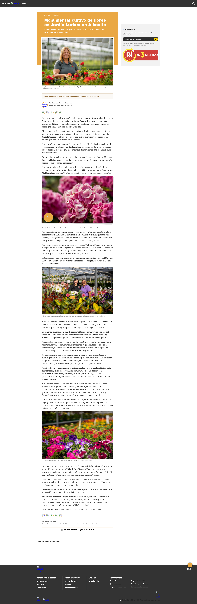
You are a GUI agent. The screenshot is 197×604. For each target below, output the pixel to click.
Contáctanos (114, 581)
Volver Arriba (189, 569)
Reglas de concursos (138, 581)
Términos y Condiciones (140, 584)
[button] (47, 112)
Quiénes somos (115, 584)
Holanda (95, 524)
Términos (140, 43)
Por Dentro (41, 587)
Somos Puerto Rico (49, 524)
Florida (85, 524)
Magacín (40, 584)
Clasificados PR (71, 587)
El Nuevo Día (42, 581)
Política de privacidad (149, 43)
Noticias (47, 15)
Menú (7, 3)
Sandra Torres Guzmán (62, 103)
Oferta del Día (71, 581)
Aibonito (76, 524)
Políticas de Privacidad (139, 587)
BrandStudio (94, 581)
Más (24, 3)
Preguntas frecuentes (118, 587)
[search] (193, 3)
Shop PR (68, 584)
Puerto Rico (56, 15)
